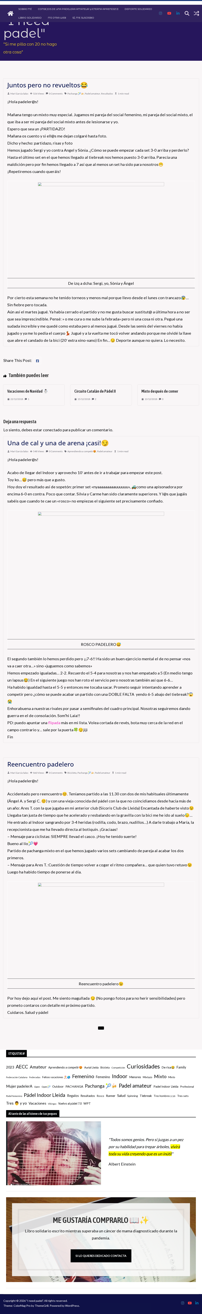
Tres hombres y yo (164, 1095)
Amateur (38, 1066)
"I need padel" (26, 27)
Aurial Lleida (91, 1067)
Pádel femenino (14, 1096)
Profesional (187, 1086)
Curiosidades (143, 1066)
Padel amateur (92, 93)
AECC (22, 1066)
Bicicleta (72, 772)
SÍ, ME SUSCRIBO (83, 17)
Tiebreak (146, 1095)
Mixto (160, 1076)
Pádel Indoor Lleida (44, 1095)
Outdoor (58, 1086)
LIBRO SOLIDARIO (30, 17)
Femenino (83, 1076)
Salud (121, 1095)
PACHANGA (74, 1086)
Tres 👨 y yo (16, 1103)
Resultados (107, 93)
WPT (87, 1103)
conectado (52, 429)
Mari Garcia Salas (19, 93)
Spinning (132, 1095)
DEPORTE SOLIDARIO (138, 8)
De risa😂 (168, 1067)
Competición (118, 1067)
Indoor (119, 1076)
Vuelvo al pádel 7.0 (70, 1103)
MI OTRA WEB (57, 17)
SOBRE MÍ (25, 8)
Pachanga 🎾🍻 (75, 93)
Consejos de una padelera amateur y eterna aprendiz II (78, 8)
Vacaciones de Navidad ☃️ (27, 391)
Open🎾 (46, 1086)
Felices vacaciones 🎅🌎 (56, 1077)
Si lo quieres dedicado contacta (101, 1255)
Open (37, 1086)
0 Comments (56, 93)
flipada (54, 722)
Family (181, 1067)
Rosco (100, 1095)
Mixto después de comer (159, 391)
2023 (10, 1067)
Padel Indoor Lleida (165, 1086)
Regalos (73, 1095)
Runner (110, 1095)
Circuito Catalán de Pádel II (95, 391)
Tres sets (183, 1095)
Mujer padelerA (19, 1086)
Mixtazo (147, 1077)
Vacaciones (37, 1103)
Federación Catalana (16, 1077)
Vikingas (52, 1103)
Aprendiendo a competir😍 (81, 451)
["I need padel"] (10, 13)
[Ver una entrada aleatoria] (196, 13)
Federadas (34, 1077)
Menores (135, 1077)
